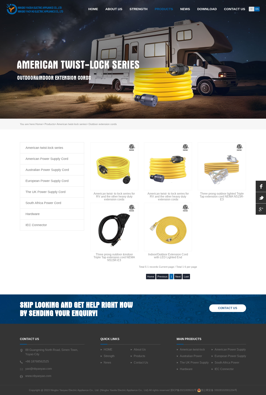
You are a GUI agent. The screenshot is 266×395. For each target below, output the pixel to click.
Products (164, 9)
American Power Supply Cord (47, 159)
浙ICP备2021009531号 (183, 390)
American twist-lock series (44, 148)
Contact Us (234, 9)
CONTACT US (227, 308)
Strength (138, 9)
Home (93, 9)
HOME (108, 349)
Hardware (33, 214)
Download (207, 9)
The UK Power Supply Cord (46, 192)
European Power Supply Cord (47, 181)
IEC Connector (36, 225)
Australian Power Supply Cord (47, 170)
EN (257, 9)
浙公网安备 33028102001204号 (219, 390)
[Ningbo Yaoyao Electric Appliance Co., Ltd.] (34, 8)
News (185, 9)
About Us (113, 9)
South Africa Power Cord (43, 203)
